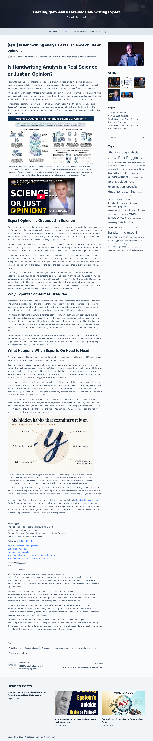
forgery (133, 213)
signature (111, 250)
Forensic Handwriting (130, 196)
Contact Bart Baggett (118, 116)
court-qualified (114, 165)
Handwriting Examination (130, 228)
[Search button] (143, 137)
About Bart (53, 31)
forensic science (133, 207)
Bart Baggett (15, 648)
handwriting (112, 223)
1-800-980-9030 (26, 541)
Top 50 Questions (80, 31)
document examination (130, 169)
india (135, 244)
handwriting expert (122, 232)
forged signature (120, 214)
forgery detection (117, 217)
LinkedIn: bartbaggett (17, 549)
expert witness (31, 648)
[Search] (105, 32)
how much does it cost (133, 240)
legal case (121, 247)
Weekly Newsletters (88, 57)
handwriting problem (115, 241)
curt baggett (112, 169)
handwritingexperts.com (87, 500)
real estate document (135, 247)
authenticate (113, 158)
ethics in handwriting (131, 173)
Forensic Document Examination (53, 57)
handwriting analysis (18, 653)
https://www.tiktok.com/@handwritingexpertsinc (30, 558)
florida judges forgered (136, 177)
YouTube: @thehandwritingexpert (23, 546)
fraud (143, 218)
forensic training (114, 210)
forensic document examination (55, 648)
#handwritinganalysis (123, 152)
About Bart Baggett (117, 113)
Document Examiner (115, 173)
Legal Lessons (73, 57)
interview (112, 247)
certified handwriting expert (134, 162)
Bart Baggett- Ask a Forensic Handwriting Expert (76, 12)
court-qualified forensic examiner (132, 165)
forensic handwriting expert (84, 648)
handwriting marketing (137, 237)
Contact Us (95, 31)
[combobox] (124, 137)
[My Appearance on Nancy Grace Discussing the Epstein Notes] (76, 703)
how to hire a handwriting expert (120, 244)
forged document (130, 210)
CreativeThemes (50, 737)
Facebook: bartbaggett (18, 552)
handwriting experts (118, 237)
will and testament (136, 250)
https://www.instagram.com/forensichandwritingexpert (32, 555)
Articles (67, 31)
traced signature (122, 250)
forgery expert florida (134, 218)
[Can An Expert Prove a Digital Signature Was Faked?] (123, 703)
